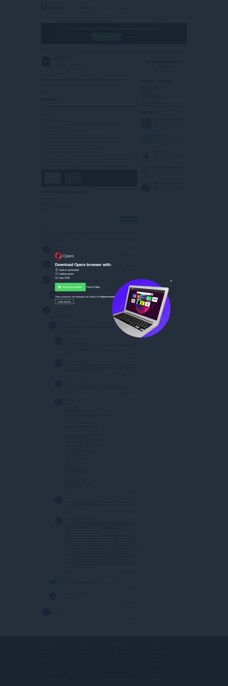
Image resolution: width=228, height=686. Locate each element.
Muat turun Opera (72, 287)
